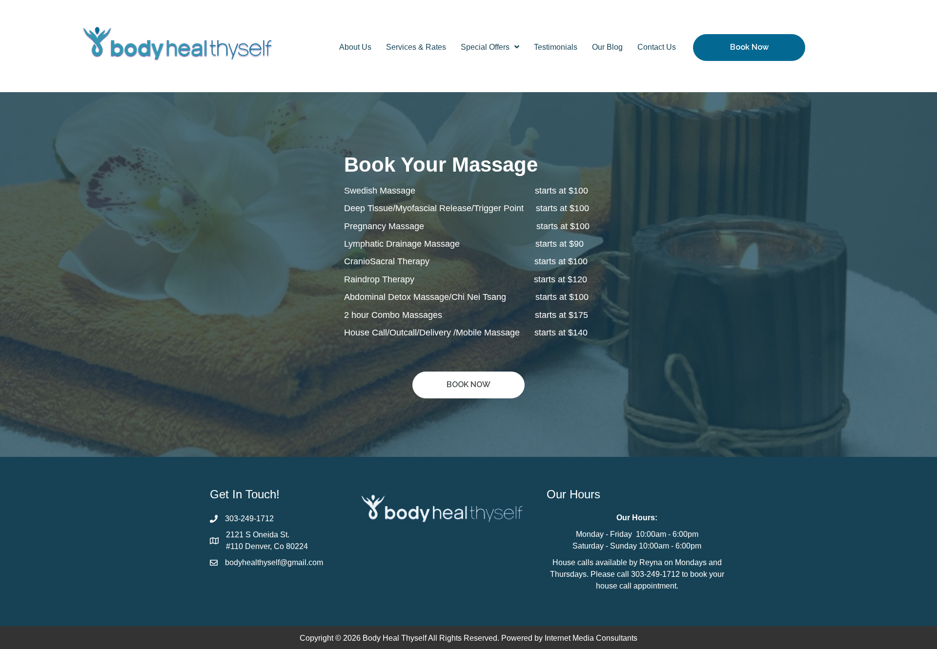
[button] (749, 47)
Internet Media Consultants (591, 638)
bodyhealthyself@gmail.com (274, 562)
